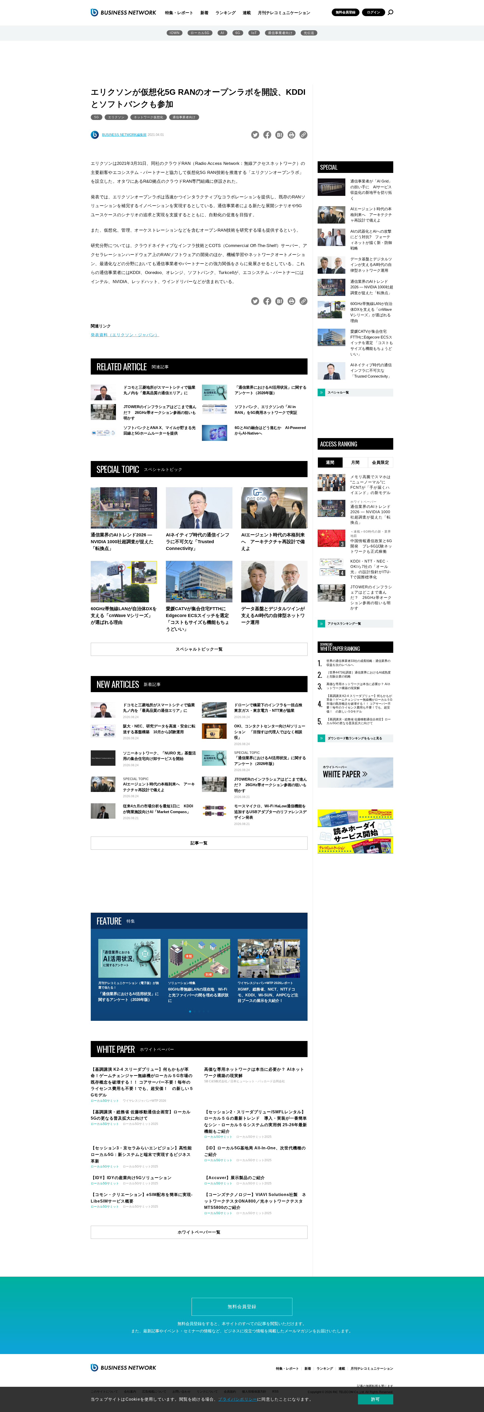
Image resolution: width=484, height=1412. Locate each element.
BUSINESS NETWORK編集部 (124, 135)
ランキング (226, 13)
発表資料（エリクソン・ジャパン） (125, 335)
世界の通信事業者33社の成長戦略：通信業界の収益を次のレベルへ (358, 663)
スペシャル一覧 (338, 392)
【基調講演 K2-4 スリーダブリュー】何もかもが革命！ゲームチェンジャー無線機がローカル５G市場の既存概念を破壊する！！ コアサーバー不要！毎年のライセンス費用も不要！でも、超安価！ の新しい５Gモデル (359, 703)
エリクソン (116, 117)
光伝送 (309, 33)
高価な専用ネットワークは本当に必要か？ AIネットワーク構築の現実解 (358, 686)
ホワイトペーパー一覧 (199, 1232)
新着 (204, 13)
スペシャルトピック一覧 (199, 649)
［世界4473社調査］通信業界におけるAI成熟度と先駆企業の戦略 (358, 674)
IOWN (174, 33)
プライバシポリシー (237, 1399)
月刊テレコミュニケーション (284, 13)
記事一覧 (199, 843)
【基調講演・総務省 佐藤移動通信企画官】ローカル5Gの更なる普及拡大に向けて (358, 721)
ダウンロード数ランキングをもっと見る (355, 738)
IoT (254, 33)
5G (96, 117)
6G (237, 33)
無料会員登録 (345, 12)
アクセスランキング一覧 (344, 623)
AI (222, 33)
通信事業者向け (280, 33)
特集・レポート (179, 13)
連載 (247, 13)
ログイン (373, 12)
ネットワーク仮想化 (148, 117)
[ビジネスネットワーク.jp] (123, 12)
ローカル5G (200, 33)
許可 (375, 1399)
